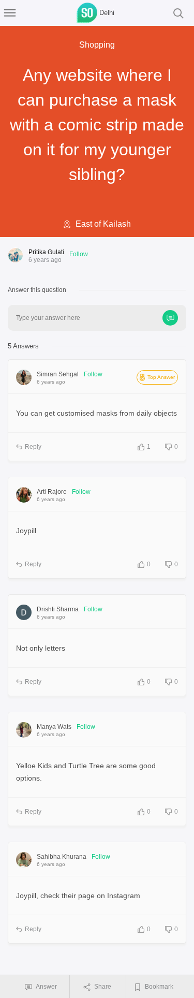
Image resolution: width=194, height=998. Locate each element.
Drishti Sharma (58, 609)
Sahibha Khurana (61, 856)
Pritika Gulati (46, 252)
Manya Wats (54, 726)
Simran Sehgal (58, 374)
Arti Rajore (52, 491)
